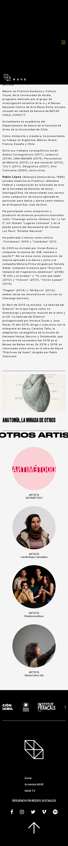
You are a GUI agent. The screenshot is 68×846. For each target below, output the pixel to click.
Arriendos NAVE (34, 784)
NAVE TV (30, 790)
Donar (28, 778)
